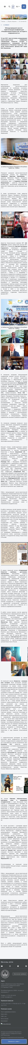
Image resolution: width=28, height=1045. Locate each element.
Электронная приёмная (20, 974)
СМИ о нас (4, 1016)
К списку (6, 25)
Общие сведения (12, 21)
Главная (3, 21)
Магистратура (4, 1018)
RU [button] (17, 7)
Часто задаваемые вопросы (8, 1011)
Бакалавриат (4, 1021)
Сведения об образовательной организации (12, 1037)
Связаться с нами (13, 1041)
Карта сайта (4, 1014)
